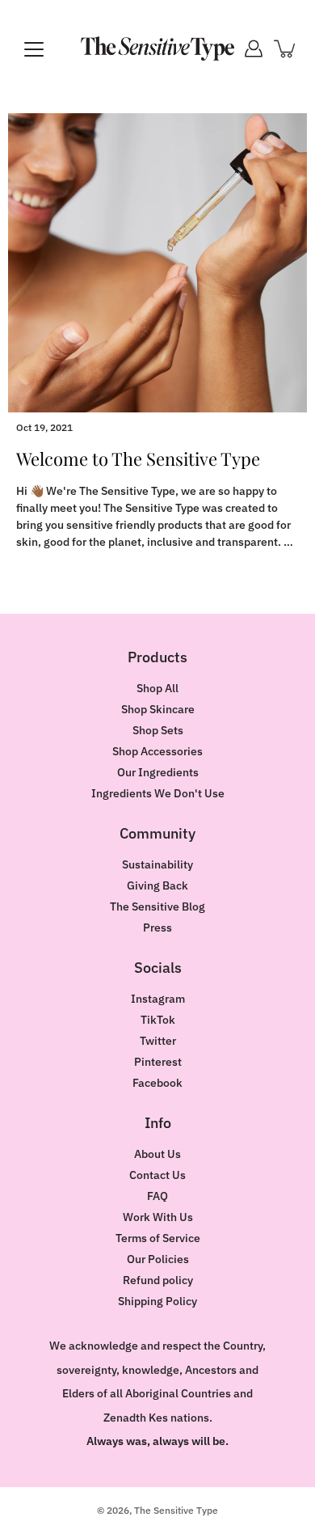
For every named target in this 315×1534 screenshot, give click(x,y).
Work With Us (158, 1217)
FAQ (157, 1196)
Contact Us (157, 1175)
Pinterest (158, 1061)
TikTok (158, 1019)
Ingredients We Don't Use (158, 793)
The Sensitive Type (176, 1510)
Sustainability (157, 864)
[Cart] (286, 48)
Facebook (157, 1082)
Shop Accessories (157, 751)
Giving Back (157, 885)
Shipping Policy (157, 1301)
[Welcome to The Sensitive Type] (157, 262)
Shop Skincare (158, 709)
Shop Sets (157, 730)
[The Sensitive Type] (157, 48)
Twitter (158, 1040)
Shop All (157, 688)
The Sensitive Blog (157, 906)
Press (157, 927)
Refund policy (158, 1280)
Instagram (158, 998)
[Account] (254, 48)
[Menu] (34, 49)
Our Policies (158, 1259)
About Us (157, 1154)
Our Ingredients (158, 772)
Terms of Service (158, 1238)
